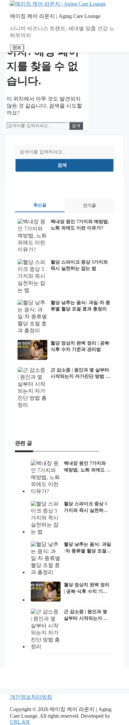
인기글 (89, 205)
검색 (62, 165)
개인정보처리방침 (31, 697)
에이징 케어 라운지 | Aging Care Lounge (55, 16)
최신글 (39, 204)
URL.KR (20, 722)
